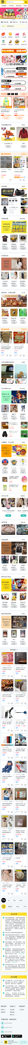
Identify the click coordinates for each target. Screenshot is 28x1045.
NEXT (27, 138)
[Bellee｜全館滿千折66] (23, 507)
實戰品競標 (22, 218)
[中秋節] (20, 82)
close (2, 1042)
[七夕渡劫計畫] (14, 13)
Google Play (17, 1036)
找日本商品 (22, 388)
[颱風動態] (20, 70)
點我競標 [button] (5, 248)
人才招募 (21, 1009)
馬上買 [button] (5, 322)
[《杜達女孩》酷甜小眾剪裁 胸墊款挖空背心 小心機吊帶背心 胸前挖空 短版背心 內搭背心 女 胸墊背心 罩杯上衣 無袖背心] (13, 500)
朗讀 (25, 9)
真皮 (14, 900)
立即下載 (23, 1042)
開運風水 (10, 906)
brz (9, 900)
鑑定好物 (18, 6)
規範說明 (21, 953)
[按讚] (11, 376)
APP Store (6, 1036)
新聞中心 (3, 1009)
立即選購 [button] (5, 606)
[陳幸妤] (7, 88)
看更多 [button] (6, 266)
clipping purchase (23, 180)
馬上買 (23, 292)
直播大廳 (23, 522)
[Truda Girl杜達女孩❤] (8, 507)
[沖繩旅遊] (7, 75)
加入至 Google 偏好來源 (25, 13)
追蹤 (8, 515)
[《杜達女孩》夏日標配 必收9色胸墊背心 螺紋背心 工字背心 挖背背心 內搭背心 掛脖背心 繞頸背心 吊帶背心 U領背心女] (13, 505)
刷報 (3, 900)
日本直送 (11, 6)
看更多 (23, 125)
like (10, 180)
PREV (1, 138)
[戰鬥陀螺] (20, 88)
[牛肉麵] (20, 75)
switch (17, 906)
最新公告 (12, 1014)
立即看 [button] (6, 229)
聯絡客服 (12, 1012)
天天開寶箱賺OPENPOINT (13, 26)
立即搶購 (6, 118)
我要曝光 (24, 94)
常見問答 (12, 1009)
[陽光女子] (7, 70)
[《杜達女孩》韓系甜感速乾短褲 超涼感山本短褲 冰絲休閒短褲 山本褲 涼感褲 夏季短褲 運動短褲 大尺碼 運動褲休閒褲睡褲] (5, 502)
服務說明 (3, 1012)
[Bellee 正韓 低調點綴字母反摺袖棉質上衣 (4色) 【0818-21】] (21, 502)
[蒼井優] (7, 82)
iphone (21, 900)
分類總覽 (3, 6)
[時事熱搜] (7, 57)
